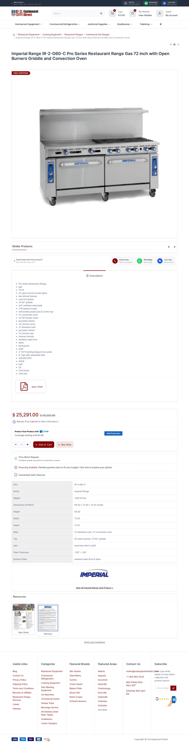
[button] (168, 246)
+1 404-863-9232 (135, 676)
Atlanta (101, 671)
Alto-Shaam (75, 671)
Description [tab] (96, 275)
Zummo (73, 680)
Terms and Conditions (23, 688)
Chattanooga (104, 688)
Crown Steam (76, 684)
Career (16, 704)
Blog (15, 671)
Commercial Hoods (50, 699)
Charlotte (102, 705)
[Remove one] (15, 444)
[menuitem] (29, 24)
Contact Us (18, 675)
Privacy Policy (19, 680)
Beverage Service (49, 707)
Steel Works (75, 675)
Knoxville (102, 692)
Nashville (102, 684)
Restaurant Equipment (28, 34)
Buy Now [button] (66, 444)
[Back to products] (174, 44)
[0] (112, 13)
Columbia (102, 701)
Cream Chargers (49, 723)
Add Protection (113, 433)
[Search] (101, 13)
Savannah (102, 680)
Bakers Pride (76, 688)
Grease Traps (47, 703)
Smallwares (46, 719)
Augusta (102, 675)
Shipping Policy (20, 684)
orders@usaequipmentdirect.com (142, 671)
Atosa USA (75, 692)
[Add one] (27, 444)
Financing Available (28, 467)
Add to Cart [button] (45, 444)
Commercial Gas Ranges (97, 34)
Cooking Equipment (52, 34)
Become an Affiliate (22, 692)
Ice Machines (47, 694)
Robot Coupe (76, 697)
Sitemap (17, 708)
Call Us (33, 421)
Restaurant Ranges (74, 34)
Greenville (102, 697)
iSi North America (78, 701)
